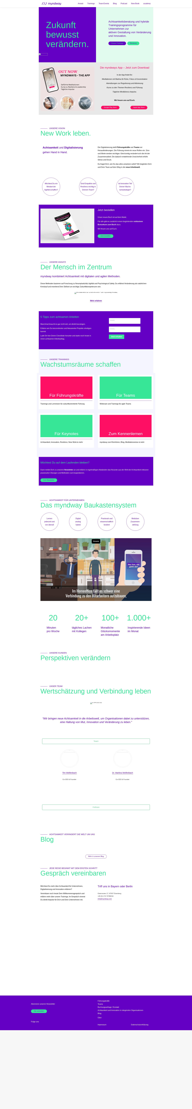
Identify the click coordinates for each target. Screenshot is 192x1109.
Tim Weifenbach (69, 773)
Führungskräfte (104, 1001)
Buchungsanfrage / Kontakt (108, 1007)
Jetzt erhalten (116, 337)
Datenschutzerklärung (139, 1025)
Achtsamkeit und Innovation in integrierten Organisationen (120, 1010)
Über (100, 1018)
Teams (100, 1004)
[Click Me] (42, 1022)
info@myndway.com (105, 899)
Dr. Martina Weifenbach (122, 773)
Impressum (102, 1025)
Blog (99, 1013)
